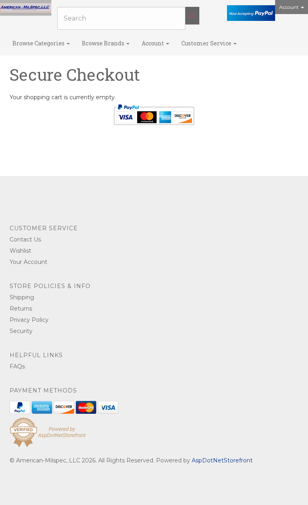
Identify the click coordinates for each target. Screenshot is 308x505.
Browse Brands (104, 43)
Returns (21, 308)
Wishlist (20, 250)
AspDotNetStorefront (222, 460)
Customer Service (207, 43)
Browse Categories (39, 43)
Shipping (22, 297)
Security (21, 331)
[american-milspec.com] (25, 7)
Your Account (28, 262)
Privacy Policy (29, 319)
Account (289, 7)
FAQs (17, 366)
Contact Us (25, 239)
